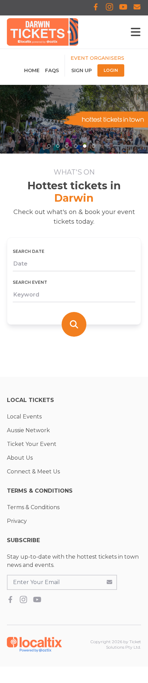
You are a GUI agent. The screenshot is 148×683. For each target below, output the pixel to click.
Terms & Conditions (33, 507)
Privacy (17, 521)
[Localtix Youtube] (123, 8)
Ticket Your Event (31, 444)
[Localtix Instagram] (109, 8)
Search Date (28, 251)
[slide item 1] (49, 146)
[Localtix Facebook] (96, 7)
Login (111, 70)
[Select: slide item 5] (84, 146)
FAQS (52, 70)
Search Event (30, 282)
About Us (20, 458)
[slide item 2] (58, 146)
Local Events (24, 416)
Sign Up (81, 70)
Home (32, 70)
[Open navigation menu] (135, 31)
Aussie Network (28, 430)
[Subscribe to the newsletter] (109, 581)
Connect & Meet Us (33, 471)
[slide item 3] (66, 146)
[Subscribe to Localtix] (137, 7)
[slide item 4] (75, 146)
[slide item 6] (93, 146)
